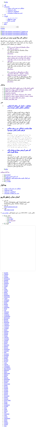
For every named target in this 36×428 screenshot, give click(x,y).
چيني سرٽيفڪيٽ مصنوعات (15, 13)
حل (5, 14)
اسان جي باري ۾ (12, 17)
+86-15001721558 (9, 210)
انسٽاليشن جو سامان (13, 11)
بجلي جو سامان (11, 10)
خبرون (6, 22)
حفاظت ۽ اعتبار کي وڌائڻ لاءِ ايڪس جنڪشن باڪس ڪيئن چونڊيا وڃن (19, 106)
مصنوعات (7, 6)
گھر (5, 5)
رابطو (5, 24)
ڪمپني (6, 16)
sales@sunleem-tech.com (10, 206)
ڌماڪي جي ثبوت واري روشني (15, 8)
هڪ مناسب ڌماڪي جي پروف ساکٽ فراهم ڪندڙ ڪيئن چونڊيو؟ (19, 129)
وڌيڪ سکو (10, 53)
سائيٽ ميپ (5, 212)
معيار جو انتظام (11, 19)
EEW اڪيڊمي (11, 21)
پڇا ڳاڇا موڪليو (5, 172)
